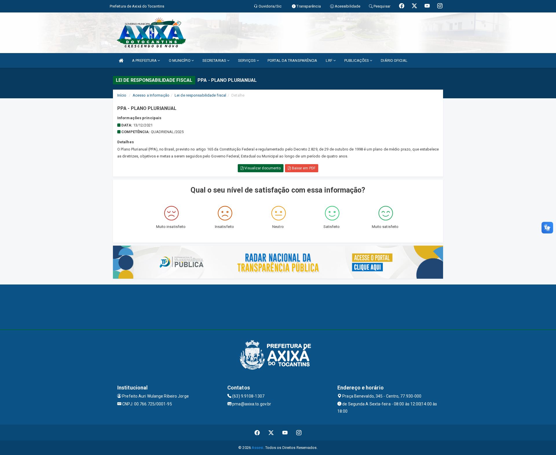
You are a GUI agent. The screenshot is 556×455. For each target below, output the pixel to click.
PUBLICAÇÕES (357, 60)
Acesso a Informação (151, 95)
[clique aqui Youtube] (285, 432)
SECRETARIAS (214, 60)
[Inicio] (121, 60)
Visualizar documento (262, 168)
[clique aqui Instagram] (299, 432)
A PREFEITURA (145, 60)
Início (122, 95)
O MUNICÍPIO (180, 60)
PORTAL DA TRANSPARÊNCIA (292, 60)
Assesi (258, 447)
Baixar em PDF (303, 168)
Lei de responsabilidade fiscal (200, 95)
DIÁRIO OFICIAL (394, 60)
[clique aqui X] (271, 432)
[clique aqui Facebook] (257, 432)
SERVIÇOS (247, 60)
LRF (329, 60)
